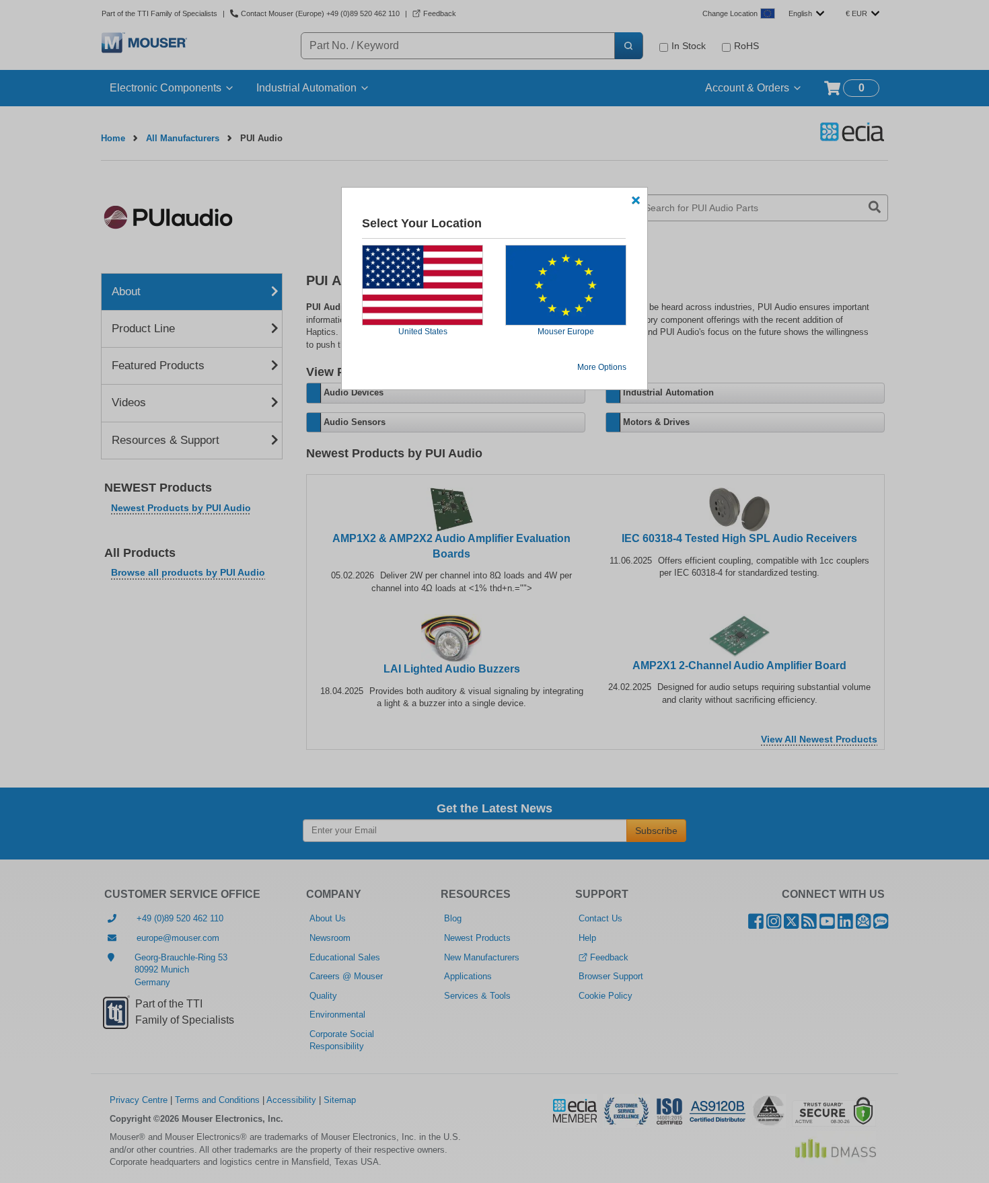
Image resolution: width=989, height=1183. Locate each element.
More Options (601, 367)
